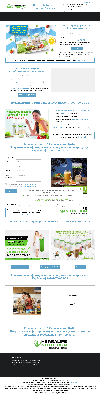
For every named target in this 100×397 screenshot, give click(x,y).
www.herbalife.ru (23, 207)
